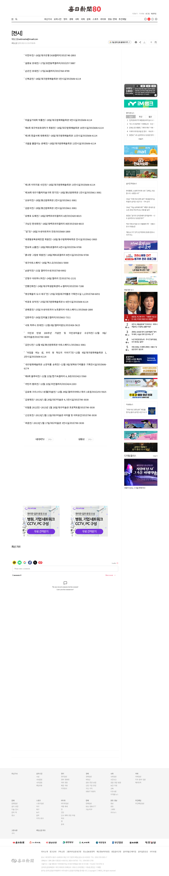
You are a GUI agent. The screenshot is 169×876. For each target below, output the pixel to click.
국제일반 (138, 776)
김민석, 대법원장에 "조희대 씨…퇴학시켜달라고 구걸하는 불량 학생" (144, 325)
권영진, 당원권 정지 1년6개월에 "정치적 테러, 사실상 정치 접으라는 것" (144, 333)
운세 (62, 824)
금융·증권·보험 (91, 782)
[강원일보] (35, 842)
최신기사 (48, 19)
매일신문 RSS (40, 830)
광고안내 (53, 851)
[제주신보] (150, 842)
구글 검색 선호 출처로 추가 (120, 42)
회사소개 (44, 851)
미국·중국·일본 (140, 779)
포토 (111, 806)
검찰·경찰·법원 (115, 782)
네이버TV (44, 439)
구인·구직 (89, 788)
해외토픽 (138, 782)
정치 (65, 19)
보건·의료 (113, 785)
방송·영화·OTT (91, 806)
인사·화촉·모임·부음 (68, 815)
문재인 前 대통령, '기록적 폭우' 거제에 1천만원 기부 (146, 127)
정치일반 (64, 776)
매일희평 (39, 785)
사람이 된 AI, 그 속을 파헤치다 (134, 488)
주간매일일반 (139, 803)
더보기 (155, 456)
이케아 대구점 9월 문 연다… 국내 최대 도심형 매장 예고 (147, 131)
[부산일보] (117, 842)
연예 (87, 800)
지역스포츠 (40, 818)
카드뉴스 (113, 812)
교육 (111, 788)
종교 (13, 815)
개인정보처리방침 (102, 851)
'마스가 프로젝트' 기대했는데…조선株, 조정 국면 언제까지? (149, 124)
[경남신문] (51, 842)
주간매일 (122, 19)
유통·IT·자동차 (90, 791)
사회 (77, 19)
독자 (62, 818)
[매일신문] (18, 842)
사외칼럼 (39, 782)
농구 (37, 812)
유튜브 (85, 439)
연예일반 (89, 803)
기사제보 (141, 13)
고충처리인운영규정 (73, 851)
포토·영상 (113, 800)
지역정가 (64, 788)
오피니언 (57, 19)
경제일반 (89, 776)
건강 (62, 812)
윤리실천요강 (143, 851)
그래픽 (112, 809)
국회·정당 (64, 782)
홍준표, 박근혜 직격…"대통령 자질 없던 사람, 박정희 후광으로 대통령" (144, 317)
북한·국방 (64, 785)
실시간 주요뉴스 (131, 183)
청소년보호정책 (89, 851)
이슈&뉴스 (129, 404)
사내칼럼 (39, 779)
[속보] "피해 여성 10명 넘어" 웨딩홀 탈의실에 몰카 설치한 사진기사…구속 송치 (140, 200)
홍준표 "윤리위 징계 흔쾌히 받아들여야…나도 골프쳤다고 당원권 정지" (140, 216)
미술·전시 (15, 809)
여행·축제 (64, 806)
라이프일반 (64, 803)
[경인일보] (68, 842)
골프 (37, 815)
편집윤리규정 (116, 851)
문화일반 (14, 803)
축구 (37, 809)
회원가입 (153, 13)
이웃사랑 (113, 791)
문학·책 (14, 812)
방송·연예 (112, 19)
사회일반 (113, 776)
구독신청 (61, 851)
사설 (37, 776)
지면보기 (135, 13)
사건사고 (113, 779)
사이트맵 (153, 851)
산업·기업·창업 (91, 785)
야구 (37, 806)
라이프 (103, 19)
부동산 (88, 779)
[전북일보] (134, 842)
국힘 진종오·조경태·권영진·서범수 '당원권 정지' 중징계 (144, 348)
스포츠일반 (40, 803)
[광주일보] (84, 842)
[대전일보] (101, 842)
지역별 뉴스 (114, 794)
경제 (71, 19)
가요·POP (89, 809)
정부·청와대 (65, 779)
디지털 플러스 (130, 455)
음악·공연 (15, 806)
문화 (88, 19)
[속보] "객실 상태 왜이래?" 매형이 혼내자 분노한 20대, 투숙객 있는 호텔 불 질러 (140, 208)
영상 (111, 803)
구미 (13, 833)
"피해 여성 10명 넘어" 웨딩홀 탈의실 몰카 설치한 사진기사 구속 (136, 412)
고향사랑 (14, 830)
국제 (83, 19)
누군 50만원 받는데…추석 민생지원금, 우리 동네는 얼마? (144, 340)
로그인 (147, 13)
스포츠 (95, 19)
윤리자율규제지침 (129, 851)
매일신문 (15, 39)
